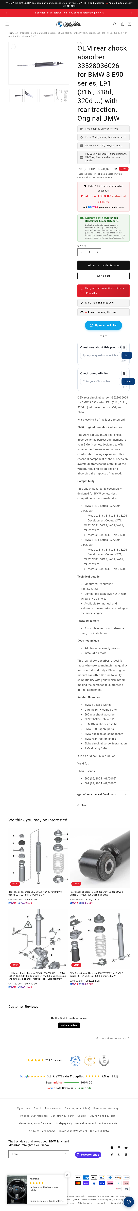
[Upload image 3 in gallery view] (46, 95)
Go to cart (103, 275)
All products (22, 33)
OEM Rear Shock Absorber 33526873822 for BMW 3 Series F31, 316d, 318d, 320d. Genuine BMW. (96, 974)
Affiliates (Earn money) (42, 1131)
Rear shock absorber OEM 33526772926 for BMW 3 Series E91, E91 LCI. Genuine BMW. (35, 893)
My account (23, 1108)
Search (38, 1108)
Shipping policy (85, 1203)
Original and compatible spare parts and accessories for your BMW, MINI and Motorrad (87, 1196)
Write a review (69, 1025)
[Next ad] (131, 13)
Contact (82, 1115)
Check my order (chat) (77, 1108)
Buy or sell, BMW (99, 1131)
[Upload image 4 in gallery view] (61, 95)
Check (128, 381)
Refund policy (106, 1200)
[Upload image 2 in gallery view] (31, 95)
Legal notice (101, 1203)
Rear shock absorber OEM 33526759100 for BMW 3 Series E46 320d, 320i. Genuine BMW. (96, 893)
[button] (7, 24)
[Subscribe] (65, 1154)
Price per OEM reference (34, 1115)
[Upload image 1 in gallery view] (16, 95)
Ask (127, 355)
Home (11, 33)
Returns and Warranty (105, 1108)
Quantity (81, 245)
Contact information (120, 1203)
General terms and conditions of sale (96, 1123)
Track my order (53, 1108)
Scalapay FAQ (64, 1123)
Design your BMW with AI (73, 1131)
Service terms (68, 1203)
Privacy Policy (123, 1200)
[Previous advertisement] (6, 13)
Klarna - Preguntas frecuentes (36, 1123)
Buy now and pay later (102, 1115)
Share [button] (84, 805)
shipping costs (105, 174)
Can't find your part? (62, 1115)
